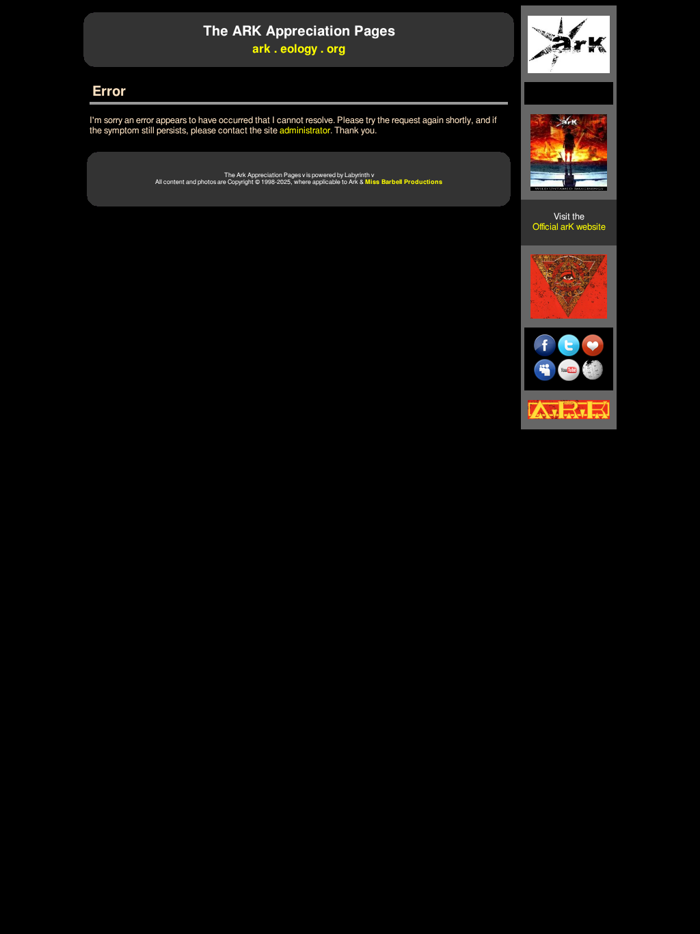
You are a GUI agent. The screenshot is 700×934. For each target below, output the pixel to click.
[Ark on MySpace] (545, 378)
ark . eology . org (298, 49)
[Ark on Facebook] (545, 353)
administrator (305, 130)
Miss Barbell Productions (403, 182)
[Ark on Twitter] (569, 353)
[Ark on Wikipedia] (593, 378)
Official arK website (569, 227)
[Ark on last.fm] (593, 353)
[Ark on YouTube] (569, 378)
